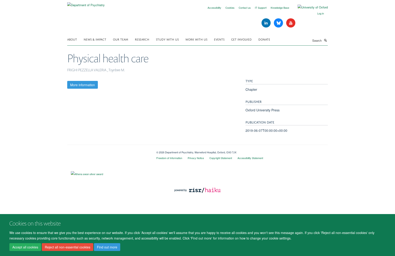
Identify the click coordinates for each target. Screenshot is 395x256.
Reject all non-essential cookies (67, 247)
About (72, 39)
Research (142, 39)
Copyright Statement (220, 158)
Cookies (230, 7)
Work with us (196, 39)
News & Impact (95, 39)
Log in (320, 13)
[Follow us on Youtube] (290, 23)
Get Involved (241, 39)
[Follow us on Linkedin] (267, 23)
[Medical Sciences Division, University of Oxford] (108, 150)
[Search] (325, 40)
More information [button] (82, 85)
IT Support (261, 7)
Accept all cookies (25, 247)
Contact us (245, 7)
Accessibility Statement (250, 158)
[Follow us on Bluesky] (279, 23)
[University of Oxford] (309, 7)
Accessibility (214, 7)
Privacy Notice (196, 158)
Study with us (167, 39)
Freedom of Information (169, 158)
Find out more (107, 247)
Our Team (120, 39)
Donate (264, 39)
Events (219, 39)
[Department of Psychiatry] (86, 3)
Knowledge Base (280, 7)
